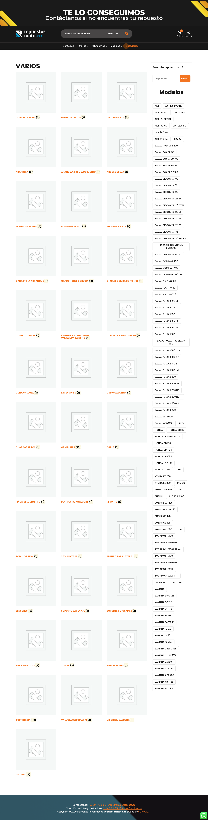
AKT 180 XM (161, 125)
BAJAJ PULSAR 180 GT (167, 357)
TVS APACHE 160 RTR (166, 542)
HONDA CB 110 (176, 430)
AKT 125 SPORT (163, 119)
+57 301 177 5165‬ (97, 805)
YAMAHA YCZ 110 (164, 688)
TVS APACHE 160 (164, 536)
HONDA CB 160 (163, 443)
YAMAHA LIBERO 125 (165, 648)
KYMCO (181, 483)
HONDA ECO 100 (163, 463)
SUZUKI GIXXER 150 (165, 509)
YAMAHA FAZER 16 (164, 622)
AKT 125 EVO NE (173, 106)
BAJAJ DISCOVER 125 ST (168, 225)
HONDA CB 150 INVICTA (167, 436)
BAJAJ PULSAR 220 (165, 410)
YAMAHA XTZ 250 (164, 675)
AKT (157, 106)
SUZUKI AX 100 (176, 496)
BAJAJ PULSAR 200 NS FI (168, 396)
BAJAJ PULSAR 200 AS (167, 383)
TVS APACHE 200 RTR (166, 575)
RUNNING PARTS (163, 489)
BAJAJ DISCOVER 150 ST (168, 254)
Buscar (185, 78)
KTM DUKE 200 (163, 476)
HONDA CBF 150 (163, 456)
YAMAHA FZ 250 (163, 642)
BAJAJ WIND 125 (164, 416)
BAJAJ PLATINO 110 (165, 287)
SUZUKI (159, 496)
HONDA (159, 430)
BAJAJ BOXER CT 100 (166, 172)
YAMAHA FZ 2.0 (163, 628)
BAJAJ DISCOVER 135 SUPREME (171, 246)
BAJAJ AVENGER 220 (166, 145)
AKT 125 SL (180, 112)
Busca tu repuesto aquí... (169, 67)
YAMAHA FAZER (163, 615)
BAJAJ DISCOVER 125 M (168, 212)
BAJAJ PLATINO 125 (165, 294)
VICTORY (177, 582)
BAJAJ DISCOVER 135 (166, 231)
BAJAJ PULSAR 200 (165, 376)
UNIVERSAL (161, 582)
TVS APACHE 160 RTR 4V (168, 549)
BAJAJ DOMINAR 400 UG (168, 274)
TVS (180, 529)
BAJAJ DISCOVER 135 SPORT (170, 238)
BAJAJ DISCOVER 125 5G (168, 198)
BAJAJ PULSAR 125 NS (167, 301)
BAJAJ (178, 139)
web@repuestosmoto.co (122, 805)
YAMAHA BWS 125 (164, 595)
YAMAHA (159, 589)
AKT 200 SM (179, 125)
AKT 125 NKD (161, 112)
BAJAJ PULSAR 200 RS (167, 403)
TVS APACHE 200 (164, 569)
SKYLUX (182, 489)
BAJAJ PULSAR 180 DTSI (168, 350)
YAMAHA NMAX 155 (165, 655)
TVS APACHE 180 (164, 556)
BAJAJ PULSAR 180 (165, 334)
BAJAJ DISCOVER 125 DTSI (169, 205)
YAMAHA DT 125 (163, 602)
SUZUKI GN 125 (163, 516)
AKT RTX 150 (161, 139)
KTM (178, 469)
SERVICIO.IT (144, 811)
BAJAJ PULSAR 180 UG (167, 370)
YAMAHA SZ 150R (164, 661)
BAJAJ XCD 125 (163, 423)
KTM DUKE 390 (163, 483)
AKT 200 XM (161, 132)
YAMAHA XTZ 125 (164, 668)
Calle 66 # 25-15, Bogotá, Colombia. (122, 808)
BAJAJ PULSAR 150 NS (167, 321)
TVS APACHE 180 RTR (166, 562)
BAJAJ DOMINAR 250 (166, 261)
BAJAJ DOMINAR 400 (166, 268)
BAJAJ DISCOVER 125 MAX (169, 218)
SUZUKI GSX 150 (163, 529)
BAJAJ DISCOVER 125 (166, 192)
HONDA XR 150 (163, 469)
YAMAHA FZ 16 (162, 635)
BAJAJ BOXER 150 (164, 152)
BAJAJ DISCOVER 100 (166, 178)
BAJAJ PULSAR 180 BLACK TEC (171, 342)
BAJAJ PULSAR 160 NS (167, 327)
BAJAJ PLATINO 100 (165, 281)
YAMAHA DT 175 (163, 609)
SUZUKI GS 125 (163, 522)
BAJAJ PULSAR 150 (165, 314)
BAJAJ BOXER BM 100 (166, 158)
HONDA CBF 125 (163, 449)
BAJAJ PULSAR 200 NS (167, 390)
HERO (181, 423)
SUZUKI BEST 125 (164, 502)
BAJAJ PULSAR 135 (165, 307)
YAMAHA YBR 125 (164, 681)
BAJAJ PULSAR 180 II (166, 363)
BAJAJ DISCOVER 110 (166, 185)
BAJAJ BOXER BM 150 (166, 165)
